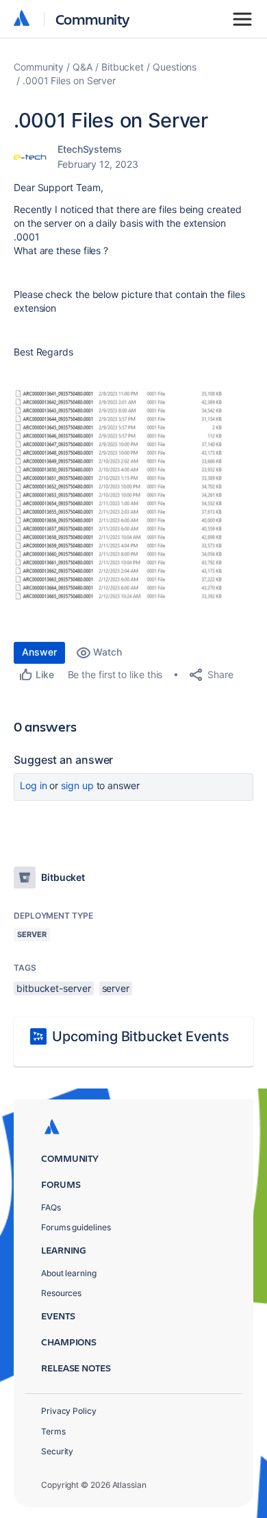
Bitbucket (122, 67)
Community (92, 19)
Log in (33, 785)
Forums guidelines (76, 1227)
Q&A (82, 67)
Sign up (77, 785)
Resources (61, 1293)
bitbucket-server (53, 988)
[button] (133, 497)
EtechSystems (90, 149)
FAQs (51, 1207)
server (116, 988)
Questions (174, 67)
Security (57, 1451)
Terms (53, 1431)
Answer (39, 652)
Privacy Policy (69, 1411)
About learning (69, 1273)
